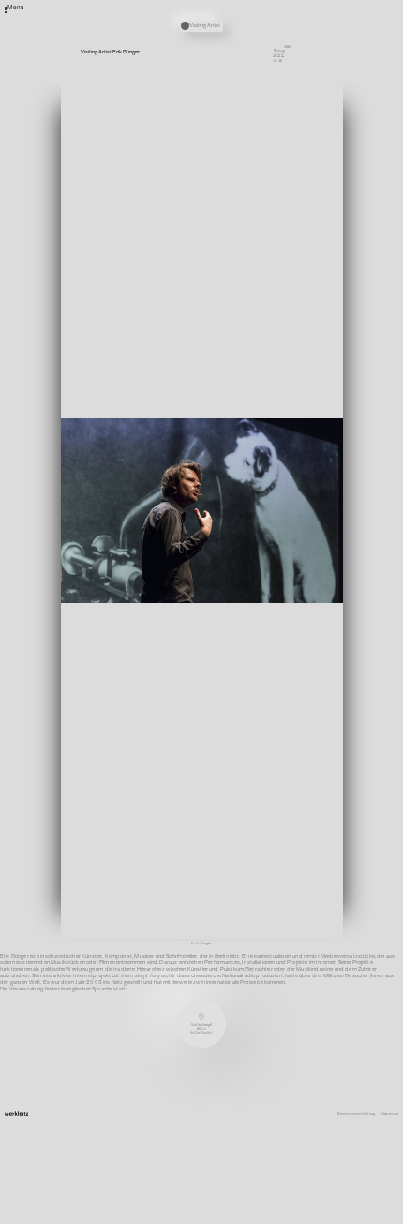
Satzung (265, 270)
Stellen (265, 257)
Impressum (389, 1114)
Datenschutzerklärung (356, 1114)
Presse (264, 263)
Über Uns (266, 236)
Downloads (267, 277)
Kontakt (265, 243)
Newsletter (268, 249)
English (265, 283)
